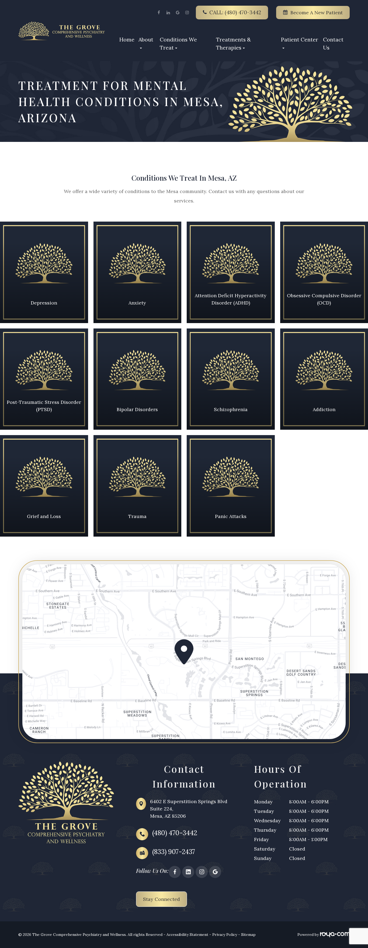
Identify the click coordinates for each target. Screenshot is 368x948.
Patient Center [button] (299, 39)
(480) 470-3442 (174, 833)
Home (126, 39)
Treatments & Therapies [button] (233, 43)
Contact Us (333, 43)
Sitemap (248, 934)
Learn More (43, 288)
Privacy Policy (224, 934)
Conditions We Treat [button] (178, 43)
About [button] (145, 39)
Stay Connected (161, 899)
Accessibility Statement (187, 934)
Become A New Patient (316, 12)
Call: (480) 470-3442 (235, 12)
